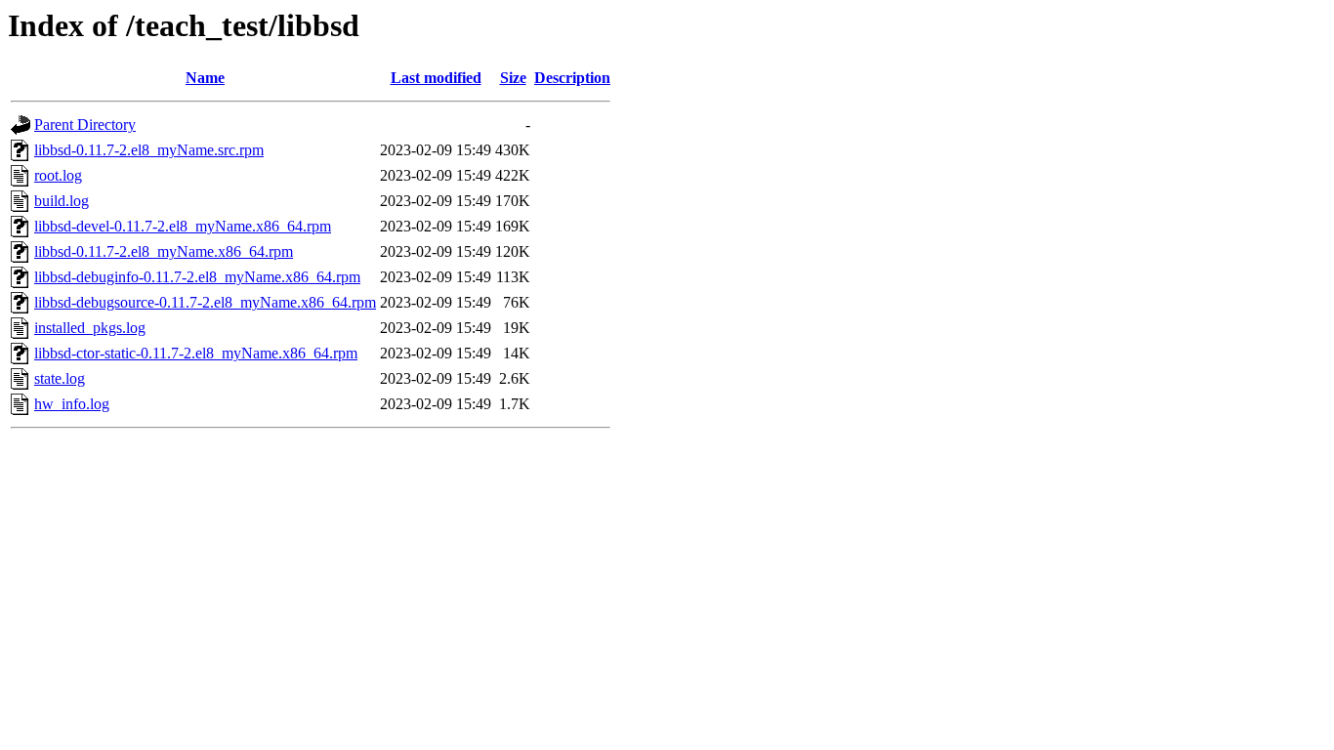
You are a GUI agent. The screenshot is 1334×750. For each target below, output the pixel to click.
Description (572, 77)
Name (205, 77)
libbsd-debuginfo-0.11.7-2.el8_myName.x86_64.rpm (197, 277)
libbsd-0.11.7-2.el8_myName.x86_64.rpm (163, 251)
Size (513, 77)
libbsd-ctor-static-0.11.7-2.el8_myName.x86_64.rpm (195, 353)
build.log (61, 200)
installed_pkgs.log (90, 327)
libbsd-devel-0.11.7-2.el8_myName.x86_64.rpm (182, 226)
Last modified (436, 77)
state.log (59, 378)
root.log (58, 175)
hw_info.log (71, 404)
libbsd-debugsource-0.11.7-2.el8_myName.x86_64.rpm (205, 302)
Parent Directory (85, 124)
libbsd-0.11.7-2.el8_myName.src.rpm (149, 150)
